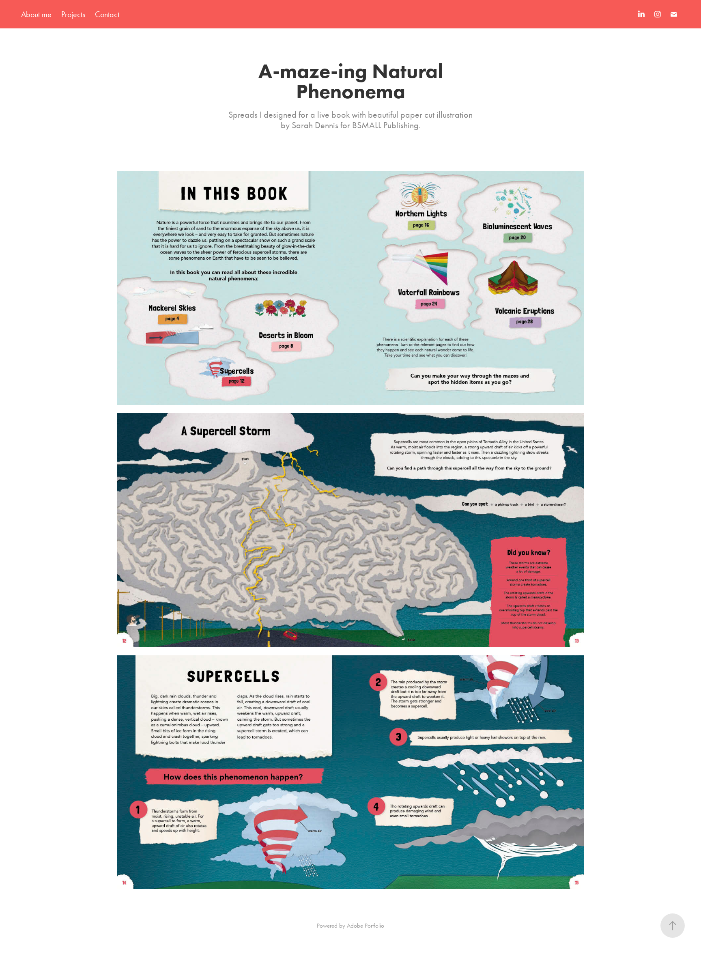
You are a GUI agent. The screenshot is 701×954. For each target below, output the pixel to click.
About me (36, 14)
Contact (107, 14)
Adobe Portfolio (365, 925)
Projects (73, 14)
